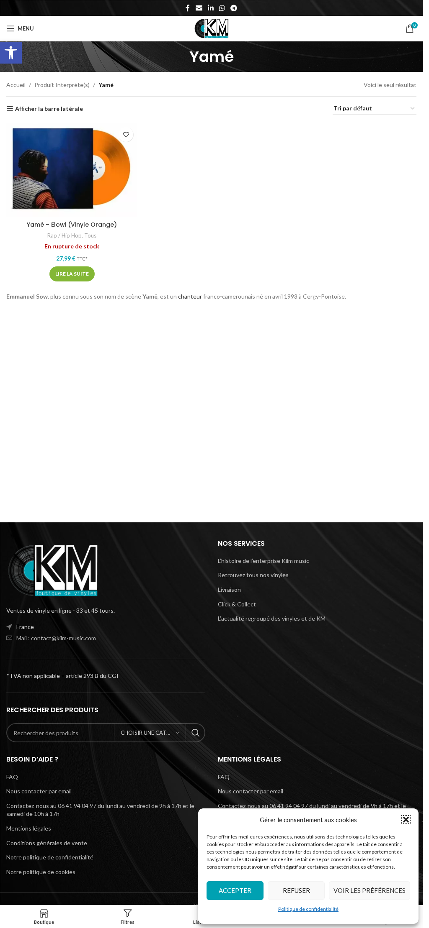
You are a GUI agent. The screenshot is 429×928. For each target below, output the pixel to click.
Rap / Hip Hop (64, 235)
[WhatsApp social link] (222, 8)
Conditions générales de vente (46, 842)
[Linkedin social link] (210, 8)
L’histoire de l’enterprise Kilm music (263, 560)
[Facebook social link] (188, 8)
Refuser (296, 890)
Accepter (235, 890)
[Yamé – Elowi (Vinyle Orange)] (71, 170)
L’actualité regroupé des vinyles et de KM (272, 618)
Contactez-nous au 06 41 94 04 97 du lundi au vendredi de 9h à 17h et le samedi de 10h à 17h (100, 810)
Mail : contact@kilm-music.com (56, 638)
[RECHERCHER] (195, 732)
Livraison (229, 589)
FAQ (12, 776)
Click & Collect (237, 604)
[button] (11, 53)
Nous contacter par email (39, 791)
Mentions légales (28, 828)
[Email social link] (199, 8)
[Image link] (52, 569)
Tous (90, 235)
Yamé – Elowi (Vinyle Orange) (72, 224)
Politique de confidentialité (308, 909)
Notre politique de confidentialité (49, 857)
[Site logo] (211, 27)
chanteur (190, 296)
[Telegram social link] (234, 8)
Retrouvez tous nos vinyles (253, 574)
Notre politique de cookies (40, 871)
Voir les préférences (369, 890)
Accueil (16, 84)
